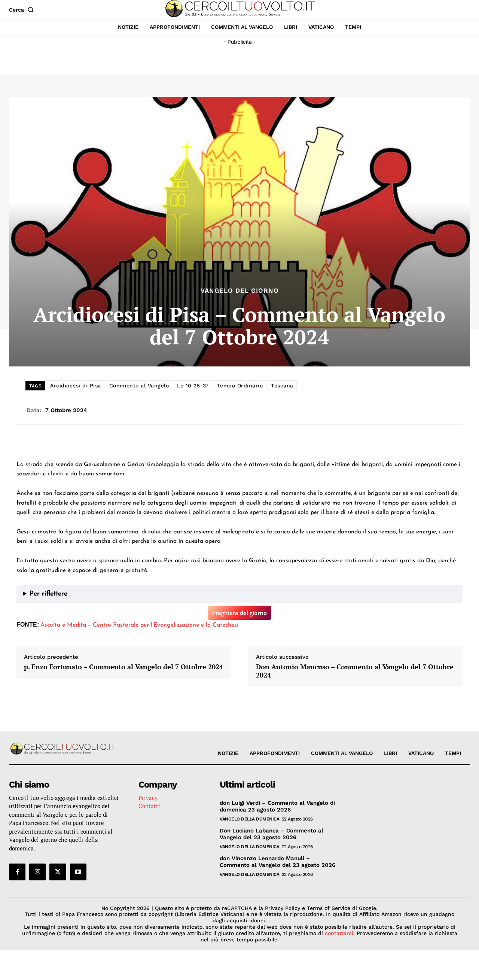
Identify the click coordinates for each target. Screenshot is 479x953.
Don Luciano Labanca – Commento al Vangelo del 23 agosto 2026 (271, 834)
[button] (23, 10)
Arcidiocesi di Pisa (75, 386)
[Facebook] (17, 872)
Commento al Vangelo (139, 386)
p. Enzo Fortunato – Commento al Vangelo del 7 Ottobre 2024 (123, 667)
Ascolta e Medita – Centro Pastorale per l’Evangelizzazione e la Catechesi (139, 625)
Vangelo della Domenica (249, 819)
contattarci (339, 933)
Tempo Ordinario (240, 386)
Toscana (282, 386)
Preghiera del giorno (239, 612)
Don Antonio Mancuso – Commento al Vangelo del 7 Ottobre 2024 (355, 671)
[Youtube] (78, 872)
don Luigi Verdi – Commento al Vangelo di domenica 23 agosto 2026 (277, 806)
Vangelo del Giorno (240, 290)
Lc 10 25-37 (193, 386)
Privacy (148, 797)
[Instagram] (37, 872)
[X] (57, 872)
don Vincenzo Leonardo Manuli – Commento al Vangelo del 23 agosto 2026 (277, 861)
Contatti (149, 806)
